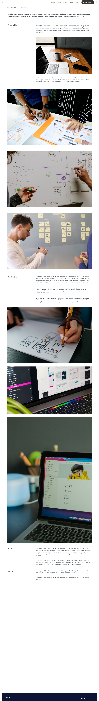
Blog (59, 2)
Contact (77, 2)
